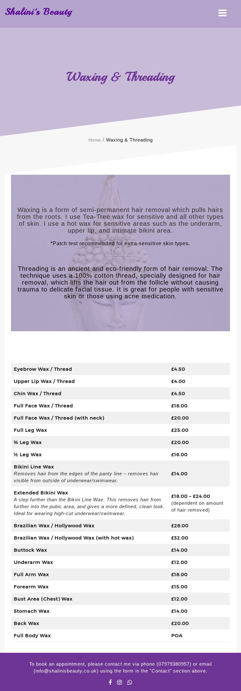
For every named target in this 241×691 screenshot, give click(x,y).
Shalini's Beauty (38, 12)
